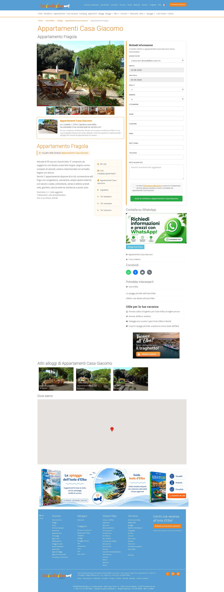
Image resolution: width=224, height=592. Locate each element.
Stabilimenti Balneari (135, 528)
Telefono (133, 153)
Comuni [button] (124, 13)
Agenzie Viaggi (57, 552)
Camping (83, 13)
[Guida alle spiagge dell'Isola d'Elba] (113, 487)
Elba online (81, 554)
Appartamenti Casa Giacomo (76, 20)
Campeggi (55, 536)
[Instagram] (173, 574)
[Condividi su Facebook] (135, 272)
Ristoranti (134, 13)
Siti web (125, 578)
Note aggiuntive (136, 162)
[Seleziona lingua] (164, 5)
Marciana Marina (108, 528)
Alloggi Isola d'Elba (135, 247)
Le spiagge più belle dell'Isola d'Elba (141, 293)
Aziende (131, 541)
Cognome (133, 124)
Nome (131, 114)
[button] (122, 43)
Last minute (104, 5)
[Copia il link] (149, 272)
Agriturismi (92, 13)
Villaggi (101, 13)
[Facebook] (168, 574)
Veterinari (131, 544)
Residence (48, 13)
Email (131, 133)
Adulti (132, 85)
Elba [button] (116, 13)
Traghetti (153, 5)
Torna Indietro (134, 259)
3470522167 (107, 210)
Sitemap (132, 578)
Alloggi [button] (108, 13)
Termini (118, 578)
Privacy (111, 578)
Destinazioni (81, 546)
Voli (78, 551)
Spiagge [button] (150, 13)
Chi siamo (104, 578)
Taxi (78, 543)
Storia (105, 565)
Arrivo (132, 66)
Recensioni (132, 538)
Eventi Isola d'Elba (134, 520)
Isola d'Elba (50, 20)
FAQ (159, 5)
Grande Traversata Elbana (112, 552)
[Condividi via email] (142, 272)
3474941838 (107, 204)
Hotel (40, 13)
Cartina (171, 13)
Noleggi (80, 538)
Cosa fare (114, 5)
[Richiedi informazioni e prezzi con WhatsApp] (156, 228)
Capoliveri (106, 522)
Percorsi (123, 5)
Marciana (106, 525)
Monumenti (107, 544)
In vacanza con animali (60, 557)
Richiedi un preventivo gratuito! (167, 526)
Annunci (145, 5)
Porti (79, 549)
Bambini (132, 95)
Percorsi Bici (107, 546)
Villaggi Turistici (57, 544)
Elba (42, 515)
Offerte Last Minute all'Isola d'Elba (140, 298)
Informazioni (107, 554)
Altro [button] (141, 13)
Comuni (130, 536)
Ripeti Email (134, 143)
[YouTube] (178, 574)
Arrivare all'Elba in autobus (140, 316)
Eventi (130, 5)
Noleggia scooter (83, 541)
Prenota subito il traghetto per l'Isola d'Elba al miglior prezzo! (154, 311)
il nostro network (142, 578)
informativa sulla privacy (153, 186)
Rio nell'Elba (107, 538)
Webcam (137, 5)
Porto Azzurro (108, 531)
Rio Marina (106, 536)
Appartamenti (59, 13)
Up (42, 518)
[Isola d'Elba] (55, 5)
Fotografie (131, 531)
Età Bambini (133, 104)
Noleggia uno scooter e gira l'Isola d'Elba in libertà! (150, 321)
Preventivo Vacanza (178, 4)
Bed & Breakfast (57, 546)
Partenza (133, 75)
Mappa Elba (132, 522)
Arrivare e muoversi (91, 5)
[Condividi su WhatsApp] (128, 272)
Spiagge (130, 525)
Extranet (131, 555)
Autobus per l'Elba (83, 533)
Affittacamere (57, 541)
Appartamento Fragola (62, 146)
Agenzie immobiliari (59, 554)
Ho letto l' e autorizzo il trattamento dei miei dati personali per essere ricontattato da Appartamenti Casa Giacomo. (156, 188)
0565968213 (107, 197)
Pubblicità (96, 578)
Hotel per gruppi (58, 528)
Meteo (105, 560)
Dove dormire (57, 520)
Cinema (105, 557)
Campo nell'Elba (108, 520)
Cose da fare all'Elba (109, 541)
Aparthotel (56, 549)
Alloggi (59, 20)
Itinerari (105, 549)
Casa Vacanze (72, 13)
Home (40, 20)
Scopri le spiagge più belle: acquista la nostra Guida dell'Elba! (154, 326)
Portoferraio (107, 533)
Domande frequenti (135, 546)
